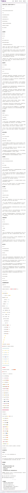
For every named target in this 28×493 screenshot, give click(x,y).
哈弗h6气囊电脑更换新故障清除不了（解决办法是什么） (11, 486)
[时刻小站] (3, 1)
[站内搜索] (27, 1)
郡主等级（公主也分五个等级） (7, 467)
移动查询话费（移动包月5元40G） (9, 477)
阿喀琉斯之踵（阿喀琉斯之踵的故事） (8, 482)
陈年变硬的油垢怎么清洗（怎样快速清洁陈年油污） (10, 470)
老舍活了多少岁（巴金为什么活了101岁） (9, 485)
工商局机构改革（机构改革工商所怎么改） (9, 489)
